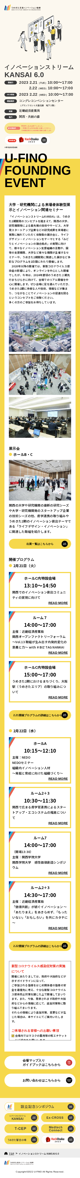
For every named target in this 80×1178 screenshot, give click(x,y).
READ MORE (58, 603)
